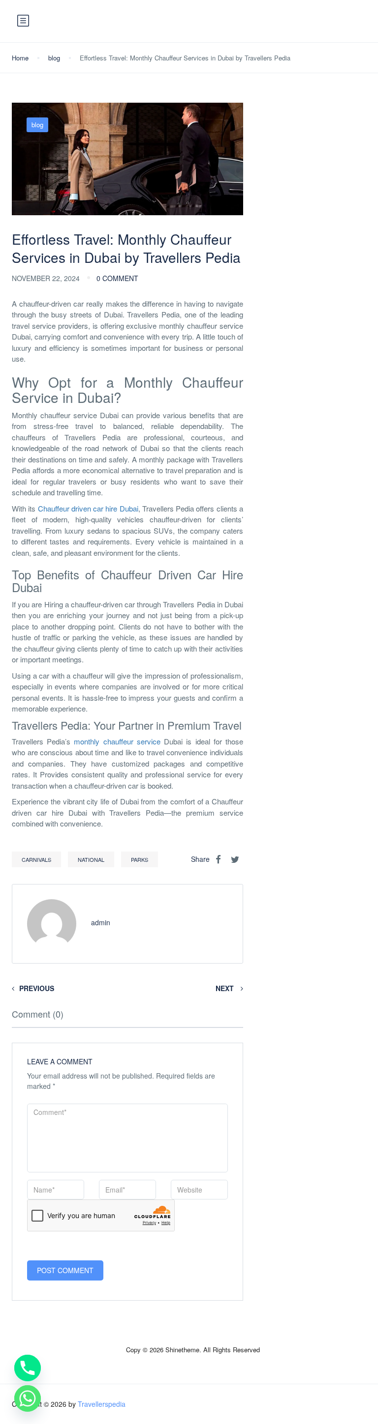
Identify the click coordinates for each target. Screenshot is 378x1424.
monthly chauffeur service (117, 741)
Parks (139, 859)
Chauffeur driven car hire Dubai (88, 508)
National (91, 859)
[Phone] (27, 1368)
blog (54, 57)
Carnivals (36, 859)
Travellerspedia (102, 1404)
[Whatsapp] (27, 1398)
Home (20, 57)
